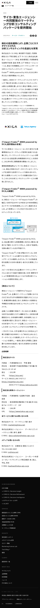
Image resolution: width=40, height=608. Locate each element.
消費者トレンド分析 (7, 525)
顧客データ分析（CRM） (9, 519)
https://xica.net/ (16, 375)
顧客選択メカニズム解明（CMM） (11, 513)
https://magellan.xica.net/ (13, 382)
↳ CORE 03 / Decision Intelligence (13, 497)
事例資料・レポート (7, 537)
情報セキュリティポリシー (24, 599)
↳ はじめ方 (5, 503)
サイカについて (6, 571)
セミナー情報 (6, 543)
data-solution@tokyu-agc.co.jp (22, 435)
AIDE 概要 (5, 488)
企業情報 (4, 574)
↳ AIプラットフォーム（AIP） (10, 500)
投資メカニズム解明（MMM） (10, 516)
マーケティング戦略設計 (9, 528)
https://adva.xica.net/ (29, 385)
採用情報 (4, 577)
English (6, 57)
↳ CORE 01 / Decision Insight (11, 491)
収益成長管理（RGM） (8, 522)
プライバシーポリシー (8, 599)
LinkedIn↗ (18, 603)
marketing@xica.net (16, 425)
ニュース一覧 (9, 5)
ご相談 (30, 2)
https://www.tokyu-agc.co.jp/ (21, 411)
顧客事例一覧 (6, 562)
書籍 (3, 552)
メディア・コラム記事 (8, 540)
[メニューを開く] (36, 2)
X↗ (2, 603)
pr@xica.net (13, 452)
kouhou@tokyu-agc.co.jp (18, 466)
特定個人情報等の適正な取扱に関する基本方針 (15, 595)
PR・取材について (7, 583)
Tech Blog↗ (6, 549)
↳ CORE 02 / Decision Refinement (13, 494)
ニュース (4, 580)
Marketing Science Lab (9, 546)
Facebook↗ (9, 603)
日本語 (13, 57)
